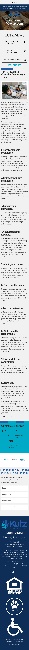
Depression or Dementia (11, 42)
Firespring (17, 644)
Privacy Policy (9, 641)
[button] (26, 14)
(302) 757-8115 (17, 546)
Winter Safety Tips (11, 59)
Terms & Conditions (18, 641)
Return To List (7, 416)
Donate (15, 2)
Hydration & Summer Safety (12, 51)
